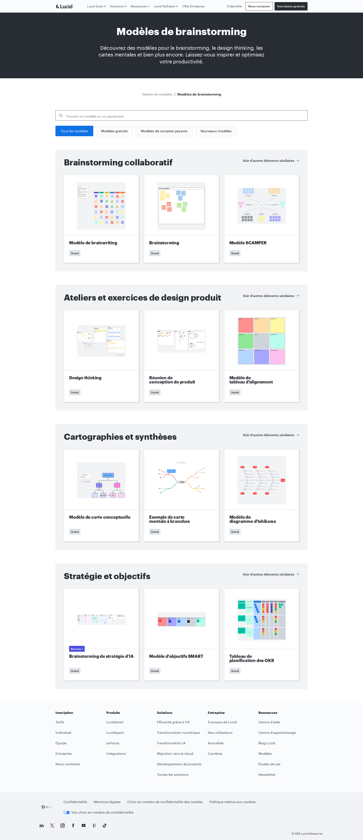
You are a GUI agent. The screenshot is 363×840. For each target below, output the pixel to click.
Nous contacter (259, 6)
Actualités (216, 743)
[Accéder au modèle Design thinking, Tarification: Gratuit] (101, 356)
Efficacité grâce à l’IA (173, 722)
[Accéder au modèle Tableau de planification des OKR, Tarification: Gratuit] (261, 635)
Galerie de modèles (157, 94)
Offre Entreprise (193, 6)
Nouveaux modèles (216, 131)
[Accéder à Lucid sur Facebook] (73, 825)
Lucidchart (115, 722)
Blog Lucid (266, 743)
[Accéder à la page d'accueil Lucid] (70, 6)
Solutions (117, 6)
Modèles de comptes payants (164, 131)
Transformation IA (171, 743)
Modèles (265, 753)
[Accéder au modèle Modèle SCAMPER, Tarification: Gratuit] (261, 219)
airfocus (112, 743)
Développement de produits (179, 764)
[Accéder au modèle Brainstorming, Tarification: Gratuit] (181, 219)
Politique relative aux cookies (232, 802)
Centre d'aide (269, 722)
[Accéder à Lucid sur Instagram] (62, 825)
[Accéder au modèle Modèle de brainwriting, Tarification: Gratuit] (101, 219)
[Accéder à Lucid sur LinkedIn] (41, 825)
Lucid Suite (95, 6)
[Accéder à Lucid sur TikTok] (105, 825)
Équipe (60, 743)
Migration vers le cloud (175, 753)
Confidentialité (75, 802)
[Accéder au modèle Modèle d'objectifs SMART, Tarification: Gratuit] (181, 635)
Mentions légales (107, 802)
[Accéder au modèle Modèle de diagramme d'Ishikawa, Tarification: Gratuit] (261, 495)
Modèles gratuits (114, 131)
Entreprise (63, 753)
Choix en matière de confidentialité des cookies (165, 802)
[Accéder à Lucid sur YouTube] (84, 825)
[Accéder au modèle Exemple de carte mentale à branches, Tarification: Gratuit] (181, 495)
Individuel (63, 732)
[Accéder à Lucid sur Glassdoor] (94, 825)
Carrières (215, 753)
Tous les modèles (74, 131)
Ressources (139, 6)
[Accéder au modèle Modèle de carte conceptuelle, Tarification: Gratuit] (101, 495)
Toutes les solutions (172, 774)
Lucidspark (115, 732)
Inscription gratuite (291, 6)
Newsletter (267, 774)
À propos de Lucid (222, 722)
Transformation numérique (178, 732)
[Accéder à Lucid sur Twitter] (52, 825)
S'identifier (234, 6)
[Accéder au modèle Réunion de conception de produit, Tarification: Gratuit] (181, 356)
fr (47, 807)
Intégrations (116, 753)
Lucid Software (164, 6)
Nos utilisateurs (220, 732)
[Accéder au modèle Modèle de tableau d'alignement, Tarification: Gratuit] (261, 356)
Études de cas (269, 764)
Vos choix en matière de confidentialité (102, 812)
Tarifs (59, 722)
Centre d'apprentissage (277, 732)
